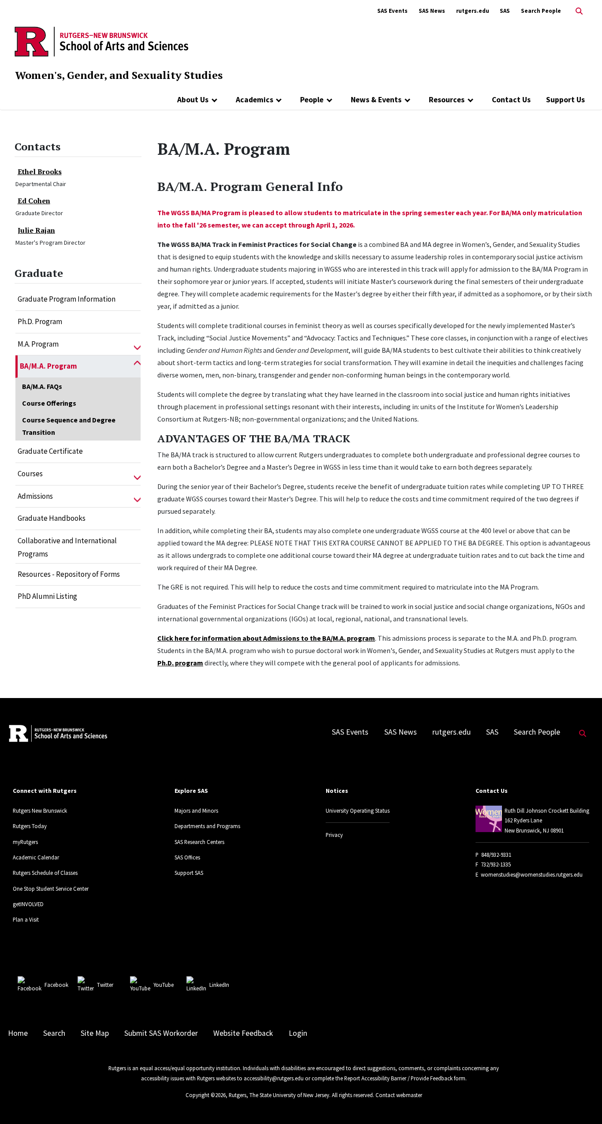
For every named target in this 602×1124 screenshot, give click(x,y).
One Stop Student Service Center (51, 888)
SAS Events (392, 11)
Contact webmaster (398, 1094)
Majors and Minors (196, 810)
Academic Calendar (36, 857)
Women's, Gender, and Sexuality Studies (119, 75)
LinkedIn (219, 984)
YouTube (163, 984)
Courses (30, 473)
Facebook (56, 984)
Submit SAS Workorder (161, 1033)
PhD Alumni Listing (47, 596)
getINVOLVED (28, 903)
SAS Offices (187, 857)
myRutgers (25, 841)
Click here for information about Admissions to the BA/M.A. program (266, 638)
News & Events (376, 100)
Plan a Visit (26, 919)
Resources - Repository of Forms (69, 574)
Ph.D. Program (40, 321)
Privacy (334, 834)
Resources (447, 100)
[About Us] (214, 99)
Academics (254, 100)
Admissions (35, 496)
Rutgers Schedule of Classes (45, 872)
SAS (505, 11)
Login (298, 1033)
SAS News (432, 11)
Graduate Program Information (66, 299)
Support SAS (189, 872)
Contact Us (511, 100)
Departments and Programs (207, 825)
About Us (192, 100)
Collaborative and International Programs (67, 547)
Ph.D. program (180, 662)
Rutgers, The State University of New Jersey (279, 1094)
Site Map (95, 1033)
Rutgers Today (30, 825)
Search (54, 1033)
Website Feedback (243, 1033)
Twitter (105, 984)
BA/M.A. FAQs (42, 386)
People (311, 100)
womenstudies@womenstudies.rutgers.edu (532, 874)
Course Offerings (49, 403)
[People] (329, 99)
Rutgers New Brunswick (40, 810)
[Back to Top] (583, 1102)
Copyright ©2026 (206, 1094)
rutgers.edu (472, 11)
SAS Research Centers (199, 841)
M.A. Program (38, 344)
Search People (541, 11)
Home (18, 1033)
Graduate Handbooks (51, 518)
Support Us (565, 100)
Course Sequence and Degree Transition (68, 426)
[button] (137, 344)
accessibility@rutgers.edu (274, 1078)
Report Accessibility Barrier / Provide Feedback (398, 1078)
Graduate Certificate (50, 451)
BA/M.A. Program (48, 366)
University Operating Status (358, 810)
